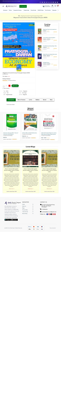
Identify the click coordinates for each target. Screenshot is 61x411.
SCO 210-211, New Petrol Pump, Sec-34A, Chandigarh (12, 1)
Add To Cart (15, 85)
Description (11, 99)
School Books (33, 10)
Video (51, 99)
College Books (26, 10)
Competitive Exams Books (7, 135)
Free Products (48, 10)
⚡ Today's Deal (23, 6)
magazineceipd (9, 94)
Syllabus (37, 99)
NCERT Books (40, 10)
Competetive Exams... (17, 10)
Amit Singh (24, 92)
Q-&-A (30, 99)
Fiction (10, 10)
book (7, 91)
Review (44, 99)
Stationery (5, 10)
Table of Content (21, 99)
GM (7, 92)
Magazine (54, 10)
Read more (11, 188)
